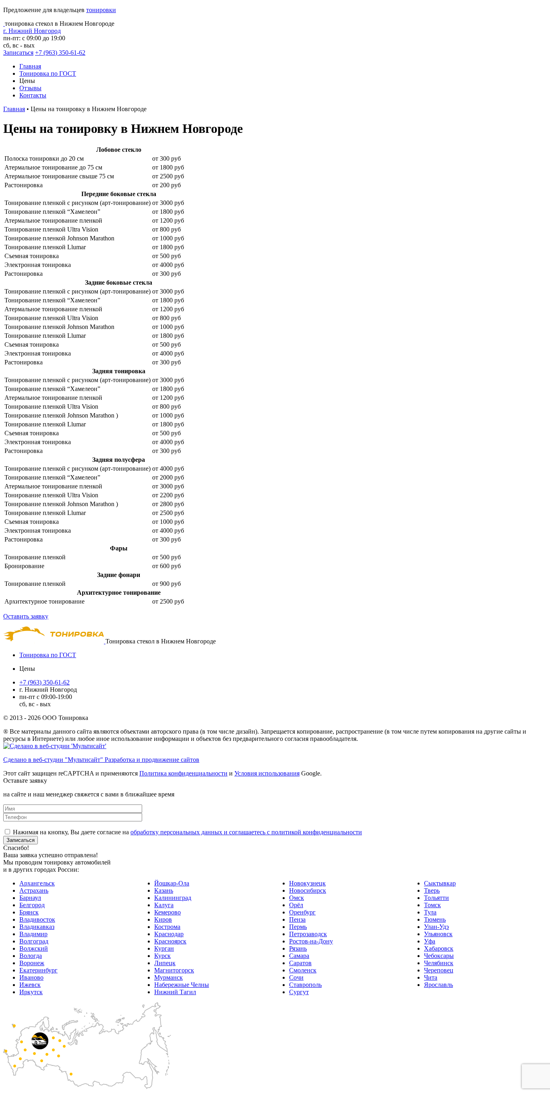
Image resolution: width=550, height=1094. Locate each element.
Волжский (33, 948)
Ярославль (438, 984)
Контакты (32, 95)
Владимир (33, 934)
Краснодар (169, 934)
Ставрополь (305, 984)
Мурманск (168, 977)
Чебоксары (439, 955)
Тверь (432, 890)
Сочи (296, 977)
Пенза (297, 919)
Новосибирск (307, 890)
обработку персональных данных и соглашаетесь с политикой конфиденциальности (246, 832)
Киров (163, 919)
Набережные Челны (181, 984)
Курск (162, 955)
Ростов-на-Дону (311, 941)
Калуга (164, 905)
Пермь (298, 926)
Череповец (438, 970)
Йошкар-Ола (171, 883)
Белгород (32, 905)
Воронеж (31, 963)
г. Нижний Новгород (32, 30)
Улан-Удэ (436, 926)
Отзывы (30, 88)
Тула (430, 912)
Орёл (296, 905)
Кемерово (167, 912)
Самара (299, 955)
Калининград (172, 897)
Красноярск (170, 941)
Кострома (167, 926)
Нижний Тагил (175, 992)
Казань (163, 890)
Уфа (429, 941)
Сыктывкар (440, 883)
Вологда (30, 955)
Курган (164, 948)
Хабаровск (438, 948)
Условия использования (267, 773)
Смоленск (302, 970)
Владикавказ (36, 926)
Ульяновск (438, 934)
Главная (30, 66)
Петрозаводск (308, 934)
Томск (432, 905)
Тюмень (435, 919)
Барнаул (30, 897)
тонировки (101, 9)
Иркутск (31, 992)
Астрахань (33, 890)
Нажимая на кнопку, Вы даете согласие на (187, 832)
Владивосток (37, 919)
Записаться (18, 52)
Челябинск (438, 963)
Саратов (300, 963)
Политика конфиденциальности (183, 773)
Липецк (165, 963)
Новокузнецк (307, 883)
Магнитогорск (174, 970)
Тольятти (436, 897)
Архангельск (37, 883)
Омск (296, 897)
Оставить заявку (25, 616)
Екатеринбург (38, 970)
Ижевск (30, 984)
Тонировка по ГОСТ (47, 73)
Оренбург (302, 912)
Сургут (299, 992)
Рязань (298, 948)
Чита (430, 977)
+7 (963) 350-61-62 (60, 52)
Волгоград (33, 941)
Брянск (29, 912)
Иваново (31, 977)
